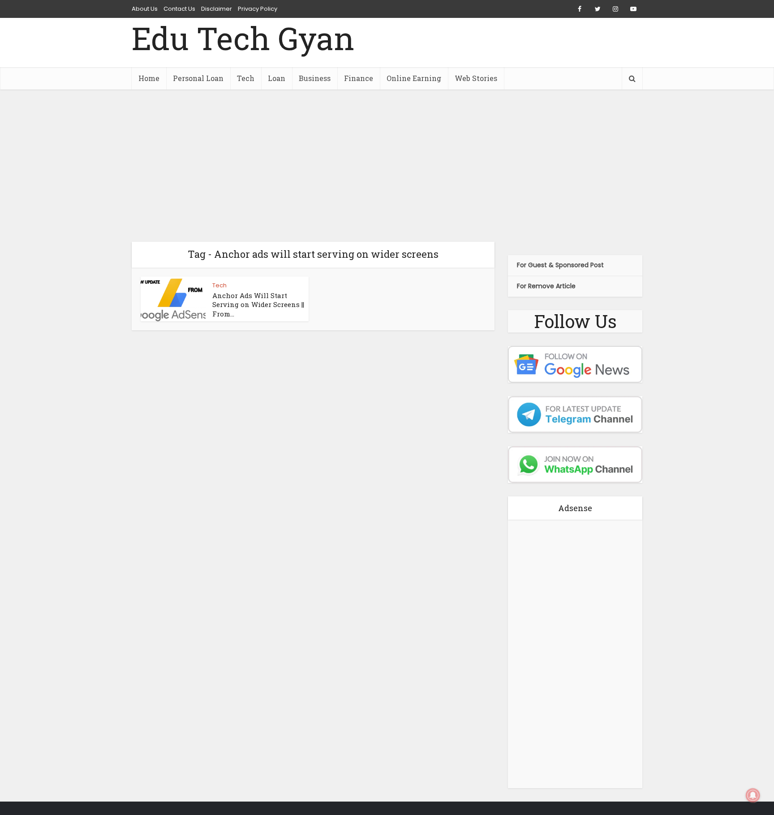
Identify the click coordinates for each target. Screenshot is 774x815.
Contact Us (179, 8)
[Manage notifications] (753, 795)
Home (148, 78)
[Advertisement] (387, 165)
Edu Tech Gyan (243, 38)
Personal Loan (198, 78)
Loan (276, 78)
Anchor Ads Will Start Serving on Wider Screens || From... (258, 304)
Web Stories (476, 78)
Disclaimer (216, 8)
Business (315, 78)
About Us (145, 8)
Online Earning (414, 78)
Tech (245, 78)
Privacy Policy (257, 8)
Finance (358, 78)
